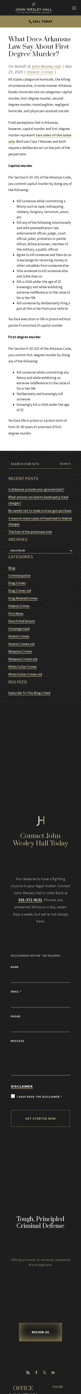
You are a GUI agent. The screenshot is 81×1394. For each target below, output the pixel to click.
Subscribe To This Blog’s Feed (29, 693)
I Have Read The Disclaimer (39, 1097)
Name (15, 967)
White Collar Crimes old (25, 674)
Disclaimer (22, 1086)
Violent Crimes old (21, 644)
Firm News (15, 613)
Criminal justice (19, 575)
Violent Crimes (40, 71)
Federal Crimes (18, 606)
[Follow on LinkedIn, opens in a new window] (53, 1372)
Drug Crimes (17, 583)
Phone (16, 1016)
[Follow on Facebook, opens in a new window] (36, 1372)
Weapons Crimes (20, 651)
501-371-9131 (30, 899)
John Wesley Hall (46, 66)
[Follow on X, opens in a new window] (44, 1372)
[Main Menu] (74, 8)
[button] (77, 1364)
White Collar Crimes (22, 666)
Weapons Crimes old (22, 659)
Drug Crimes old (19, 590)
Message (17, 1041)
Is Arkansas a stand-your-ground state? (36, 489)
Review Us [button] (40, 1332)
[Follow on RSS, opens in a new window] (28, 1372)
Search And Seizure (21, 621)
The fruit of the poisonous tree (30, 532)
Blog (11, 568)
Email (16, 991)
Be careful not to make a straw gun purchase (39, 510)
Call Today (42, 21)
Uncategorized (18, 628)
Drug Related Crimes (23, 598)
